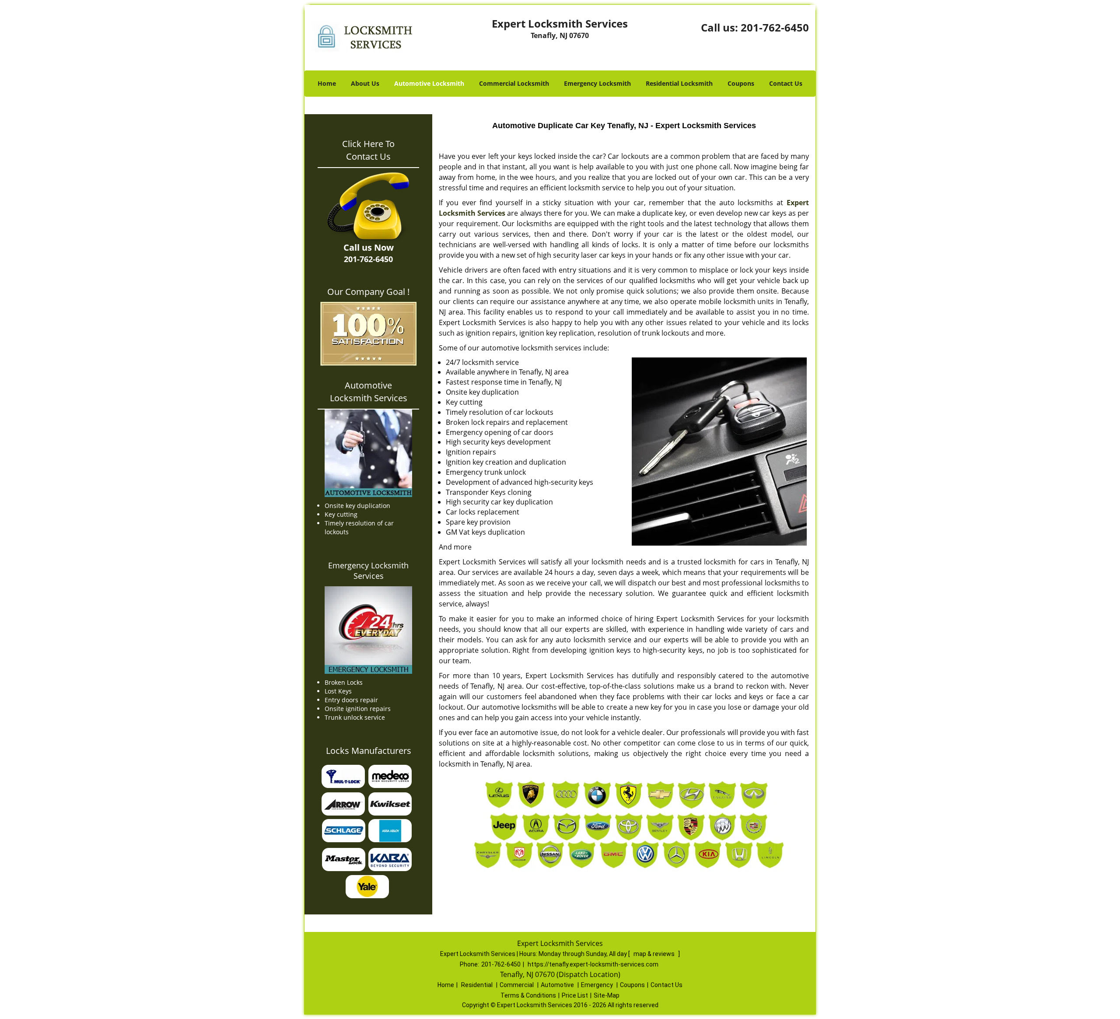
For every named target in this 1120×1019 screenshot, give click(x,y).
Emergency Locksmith (597, 83)
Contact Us (785, 83)
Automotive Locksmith (429, 83)
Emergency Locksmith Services (368, 570)
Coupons (741, 83)
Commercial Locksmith (514, 83)
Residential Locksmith (679, 83)
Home (327, 83)
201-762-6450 (775, 27)
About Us (365, 83)
